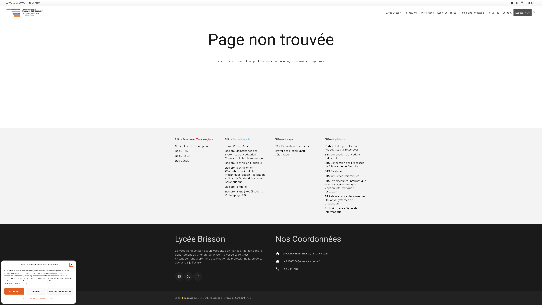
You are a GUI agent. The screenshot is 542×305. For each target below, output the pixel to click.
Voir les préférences (60, 291)
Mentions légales (46, 298)
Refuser (36, 291)
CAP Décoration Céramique (292, 146)
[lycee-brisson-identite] (24, 12)
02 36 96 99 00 (291, 269)
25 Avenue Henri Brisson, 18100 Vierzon (305, 253)
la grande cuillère (192, 298)
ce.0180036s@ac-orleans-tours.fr (302, 261)
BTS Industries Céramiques (342, 176)
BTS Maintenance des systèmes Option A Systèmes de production (345, 200)
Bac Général (182, 160)
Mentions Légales (211, 298)
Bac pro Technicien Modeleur (243, 163)
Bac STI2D (181, 150)
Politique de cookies (30, 298)
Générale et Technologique (192, 146)
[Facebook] (511, 2)
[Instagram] (522, 2)
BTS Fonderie (333, 171)
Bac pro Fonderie (236, 186)
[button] (71, 264)
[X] (517, 2)
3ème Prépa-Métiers (238, 146)
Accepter (14, 291)
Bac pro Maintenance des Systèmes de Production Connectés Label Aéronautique (244, 154)
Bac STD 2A (182, 155)
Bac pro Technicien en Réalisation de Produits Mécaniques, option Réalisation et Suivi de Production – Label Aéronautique (245, 175)
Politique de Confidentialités (237, 298)
